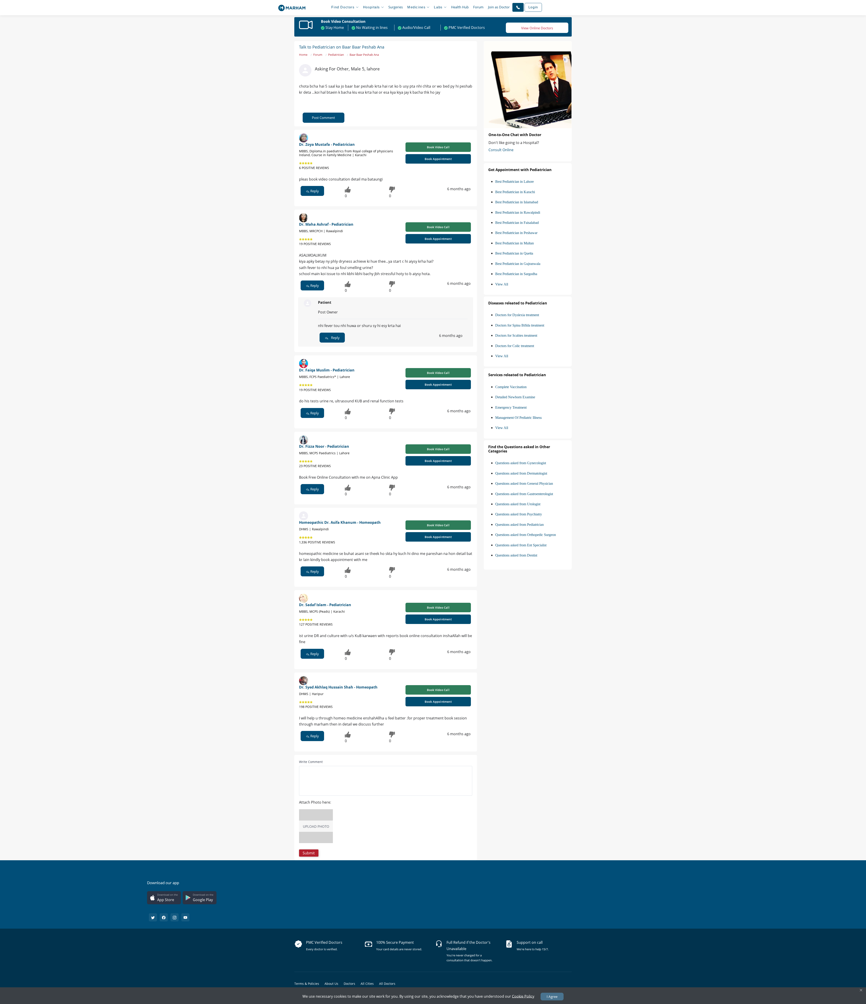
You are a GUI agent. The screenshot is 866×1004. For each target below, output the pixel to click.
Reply (314, 191)
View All (501, 284)
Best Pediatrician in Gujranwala (517, 264)
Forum (478, 7)
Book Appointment (438, 159)
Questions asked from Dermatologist (521, 473)
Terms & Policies (306, 983)
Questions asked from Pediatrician (519, 524)
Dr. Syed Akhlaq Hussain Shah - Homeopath (338, 687)
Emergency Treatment (511, 407)
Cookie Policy (523, 996)
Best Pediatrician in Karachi (515, 192)
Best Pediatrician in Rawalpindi (517, 212)
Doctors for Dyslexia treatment (517, 315)
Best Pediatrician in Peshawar (516, 233)
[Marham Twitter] (153, 917)
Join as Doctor (499, 7)
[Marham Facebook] (164, 917)
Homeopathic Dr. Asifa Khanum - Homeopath (340, 522)
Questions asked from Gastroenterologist (524, 494)
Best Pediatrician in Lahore (514, 181)
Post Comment (323, 117)
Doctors (349, 983)
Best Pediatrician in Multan (514, 243)
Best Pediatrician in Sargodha (516, 274)
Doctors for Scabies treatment (516, 335)
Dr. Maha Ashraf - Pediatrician (326, 224)
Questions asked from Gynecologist (520, 463)
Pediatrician (336, 55)
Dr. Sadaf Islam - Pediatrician (325, 604)
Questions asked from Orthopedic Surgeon (525, 535)
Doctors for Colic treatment (514, 346)
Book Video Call (438, 147)
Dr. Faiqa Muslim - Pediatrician (327, 370)
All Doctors (387, 983)
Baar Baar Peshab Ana (364, 55)
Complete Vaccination (511, 387)
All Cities (367, 983)
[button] (518, 7)
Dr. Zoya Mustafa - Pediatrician (327, 144)
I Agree (552, 996)
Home (303, 55)
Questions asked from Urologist (517, 504)
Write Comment (311, 762)
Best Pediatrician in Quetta (514, 253)
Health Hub (460, 7)
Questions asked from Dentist (516, 555)
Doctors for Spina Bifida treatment (519, 325)
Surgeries (395, 7)
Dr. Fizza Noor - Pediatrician (324, 446)
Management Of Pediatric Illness (518, 418)
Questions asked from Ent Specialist (520, 545)
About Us (331, 983)
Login (533, 7)
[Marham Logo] (291, 6)
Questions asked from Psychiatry (518, 514)
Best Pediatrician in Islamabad (516, 202)
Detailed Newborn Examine (515, 397)
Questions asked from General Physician (524, 483)
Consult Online (501, 149)
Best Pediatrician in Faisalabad (517, 223)
